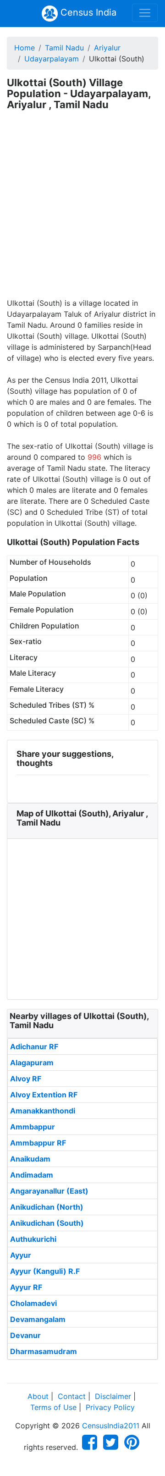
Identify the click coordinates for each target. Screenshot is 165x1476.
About (38, 1396)
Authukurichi (33, 1239)
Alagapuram (32, 1062)
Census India (87, 12)
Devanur (25, 1335)
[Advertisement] (82, 210)
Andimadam (31, 1174)
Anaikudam (30, 1158)
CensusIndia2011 (110, 1425)
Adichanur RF (34, 1046)
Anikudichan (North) (46, 1207)
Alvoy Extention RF (43, 1094)
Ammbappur (32, 1126)
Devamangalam (38, 1319)
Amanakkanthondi (42, 1110)
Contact (72, 1396)
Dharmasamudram (43, 1351)
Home (24, 47)
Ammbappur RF (38, 1142)
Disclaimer (113, 1396)
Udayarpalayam (51, 58)
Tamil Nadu (64, 47)
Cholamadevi (33, 1303)
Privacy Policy (110, 1407)
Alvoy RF (25, 1078)
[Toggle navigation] (145, 13)
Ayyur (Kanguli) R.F (45, 1271)
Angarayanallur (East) (49, 1190)
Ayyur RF (26, 1287)
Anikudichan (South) (47, 1223)
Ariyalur (107, 47)
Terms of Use (53, 1407)
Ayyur (20, 1255)
